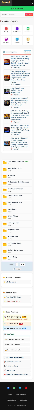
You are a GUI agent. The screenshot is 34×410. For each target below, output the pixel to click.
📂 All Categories (10, 282)
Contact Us (23, 400)
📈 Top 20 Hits (9, 370)
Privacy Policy (11, 400)
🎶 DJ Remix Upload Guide (13, 357)
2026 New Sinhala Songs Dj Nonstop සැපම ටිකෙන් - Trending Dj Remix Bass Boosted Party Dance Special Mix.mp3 (20, 115)
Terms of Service (21, 394)
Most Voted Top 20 (12, 301)
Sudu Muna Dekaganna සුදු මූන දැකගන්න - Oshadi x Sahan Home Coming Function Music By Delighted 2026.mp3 (19, 142)
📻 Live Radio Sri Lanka (13, 350)
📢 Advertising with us (12, 362)
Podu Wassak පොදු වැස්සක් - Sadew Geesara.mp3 (17, 90)
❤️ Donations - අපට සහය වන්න (16, 374)
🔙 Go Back (17, 269)
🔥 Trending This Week (12, 297)
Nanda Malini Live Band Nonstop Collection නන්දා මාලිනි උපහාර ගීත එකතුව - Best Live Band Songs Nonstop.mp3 (20, 61)
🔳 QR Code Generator (12, 344)
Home (10, 394)
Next (22, 264)
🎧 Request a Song (11, 366)
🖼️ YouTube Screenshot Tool (14, 339)
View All (27, 52)
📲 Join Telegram (17, 9)
